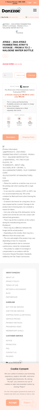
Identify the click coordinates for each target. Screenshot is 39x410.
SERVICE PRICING (13, 319)
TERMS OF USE (12, 285)
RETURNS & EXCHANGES (16, 289)
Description (10, 137)
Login (29, 2)
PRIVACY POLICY (12, 281)
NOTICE (9, 341)
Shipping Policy (28, 137)
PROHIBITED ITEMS (13, 327)
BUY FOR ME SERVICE (15, 307)
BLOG (8, 293)
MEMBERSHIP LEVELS (15, 331)
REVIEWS (9, 356)
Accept (12, 402)
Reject (27, 402)
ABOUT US (10, 277)
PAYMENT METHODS (14, 323)
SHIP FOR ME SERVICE (15, 311)
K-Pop (5, 56)
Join (34, 2)
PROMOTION (11, 344)
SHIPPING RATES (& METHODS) (18, 315)
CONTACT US (11, 352)
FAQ (7, 348)
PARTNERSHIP (11, 297)
